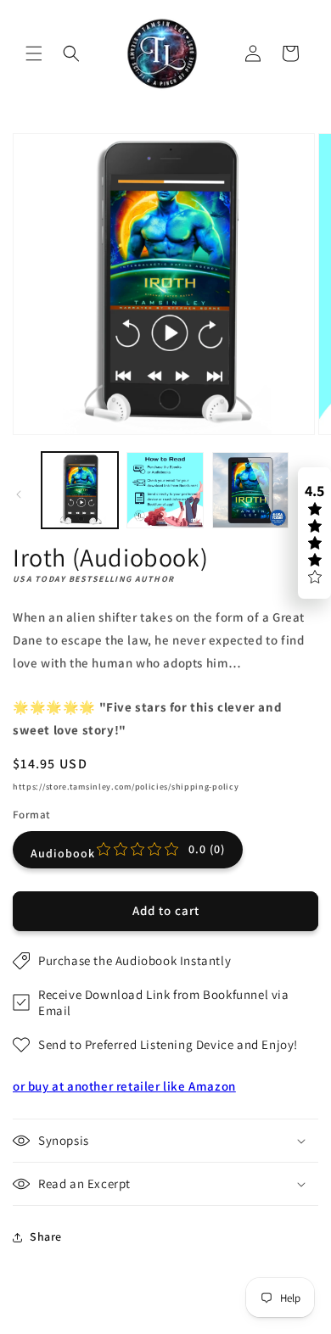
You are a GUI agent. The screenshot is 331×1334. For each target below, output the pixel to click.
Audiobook (128, 851)
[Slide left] (18, 494)
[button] (34, 53)
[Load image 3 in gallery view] (250, 490)
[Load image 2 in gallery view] (164, 490)
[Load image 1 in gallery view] (80, 490)
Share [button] (46, 1236)
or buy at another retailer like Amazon (124, 1086)
